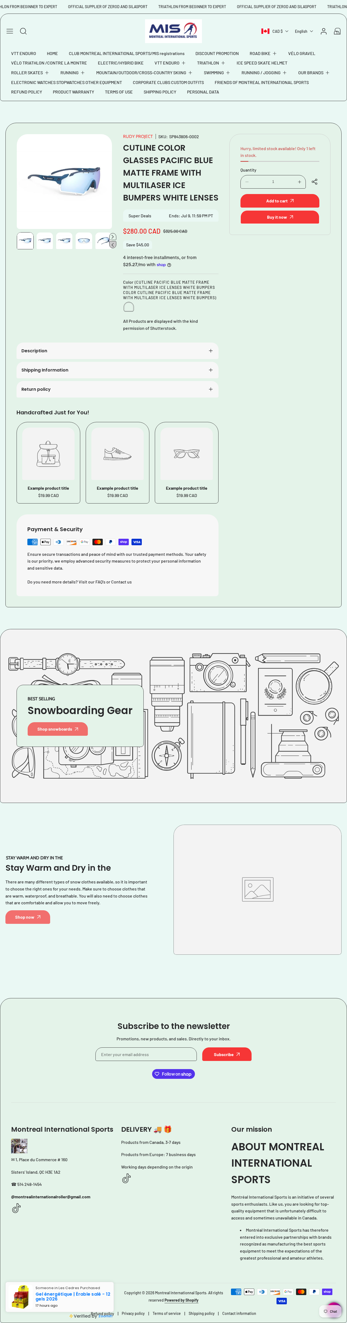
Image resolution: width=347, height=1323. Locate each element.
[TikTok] (16, 1208)
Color (169, 289)
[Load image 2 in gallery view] (44, 240)
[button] (263, 53)
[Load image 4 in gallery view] (83, 240)
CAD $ (277, 31)
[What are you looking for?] (23, 31)
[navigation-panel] (10, 31)
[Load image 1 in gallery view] (25, 240)
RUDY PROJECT (138, 136)
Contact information (239, 1313)
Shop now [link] (24, 916)
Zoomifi (105, 1316)
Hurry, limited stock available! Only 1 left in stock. (278, 152)
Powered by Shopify (181, 1300)
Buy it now (277, 217)
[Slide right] (112, 236)
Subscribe (224, 1054)
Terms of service (167, 1313)
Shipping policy (202, 1313)
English (301, 31)
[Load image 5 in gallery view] (103, 240)
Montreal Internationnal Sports (180, 1292)
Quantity (248, 169)
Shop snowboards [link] (54, 728)
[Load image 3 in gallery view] (64, 240)
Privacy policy (133, 1313)
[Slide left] (112, 244)
